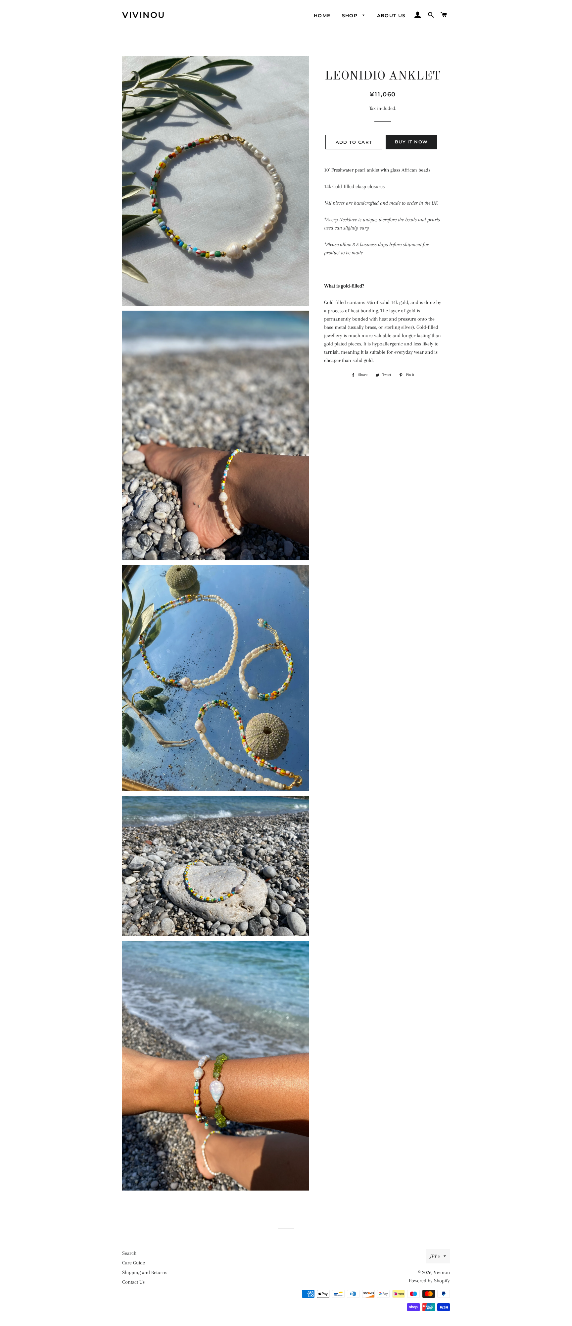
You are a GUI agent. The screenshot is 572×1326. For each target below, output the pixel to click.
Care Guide (133, 1263)
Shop (350, 16)
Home (322, 16)
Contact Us (133, 1282)
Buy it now (411, 141)
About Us (391, 16)
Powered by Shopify (429, 1281)
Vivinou (144, 15)
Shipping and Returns (144, 1272)
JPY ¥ (435, 1256)
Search (129, 1253)
